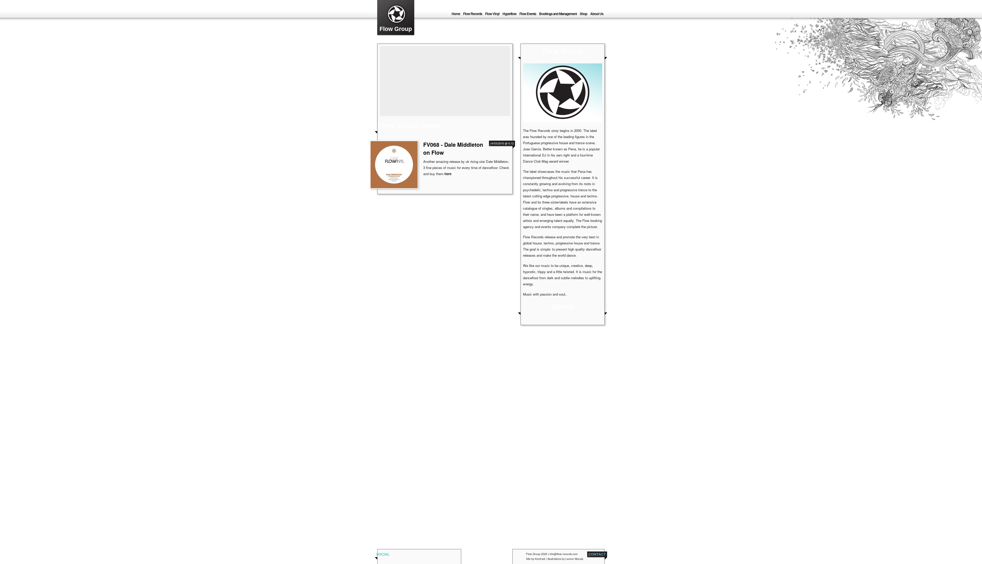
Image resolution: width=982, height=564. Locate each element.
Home (456, 13)
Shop (583, 13)
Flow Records (472, 13)
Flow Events (527, 13)
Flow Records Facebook (411, 556)
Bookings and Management (558, 13)
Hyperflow (509, 13)
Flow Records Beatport (433, 556)
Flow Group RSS (519, 556)
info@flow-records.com (564, 554)
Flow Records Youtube (454, 556)
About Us (596, 13)
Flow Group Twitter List (400, 556)
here (447, 173)
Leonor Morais (574, 559)
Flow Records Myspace (422, 556)
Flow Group (396, 29)
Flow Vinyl (492, 13)
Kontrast (540, 559)
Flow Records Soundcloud (443, 556)
